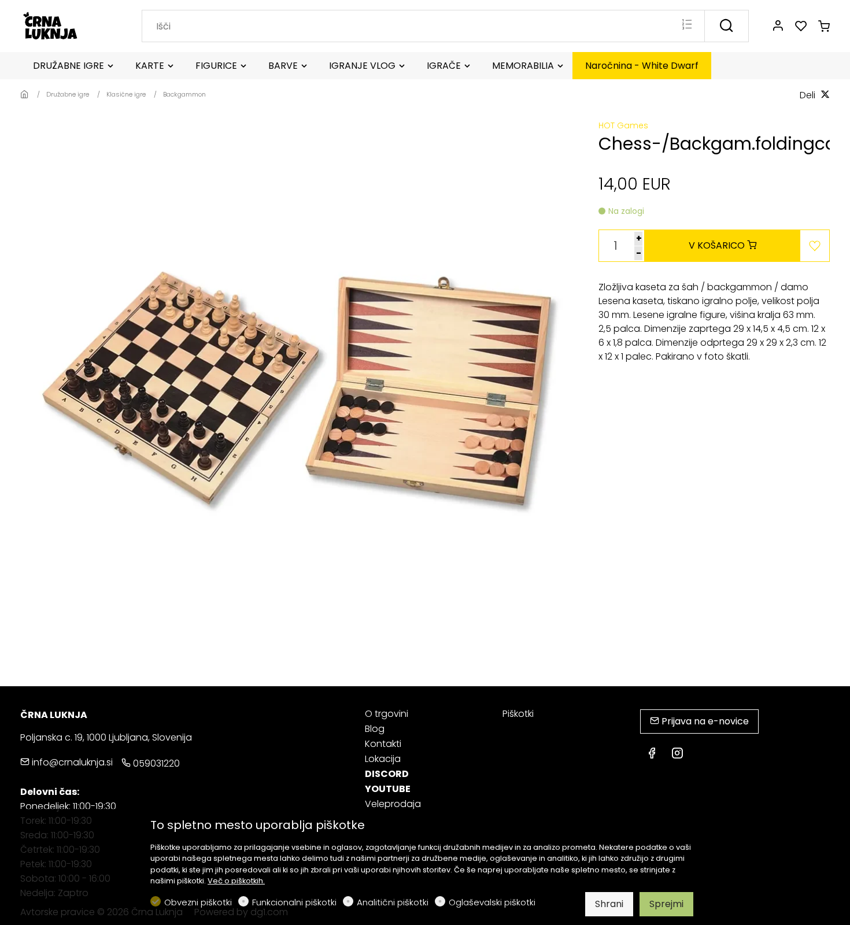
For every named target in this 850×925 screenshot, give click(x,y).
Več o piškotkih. (236, 881)
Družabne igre (67, 94)
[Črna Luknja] (69, 25)
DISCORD (387, 773)
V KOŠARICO (718, 245)
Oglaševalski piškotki (492, 902)
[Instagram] (677, 754)
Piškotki (518, 714)
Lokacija (383, 758)
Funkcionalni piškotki (294, 902)
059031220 (155, 763)
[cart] (824, 26)
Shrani (609, 904)
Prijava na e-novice (704, 721)
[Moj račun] (777, 26)
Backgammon (184, 94)
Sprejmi (666, 904)
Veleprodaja (393, 804)
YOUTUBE (388, 789)
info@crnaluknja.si (71, 762)
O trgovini (386, 713)
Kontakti (383, 743)
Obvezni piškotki (198, 902)
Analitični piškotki (392, 902)
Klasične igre (126, 94)
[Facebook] (651, 754)
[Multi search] (687, 25)
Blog (375, 728)
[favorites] (800, 26)
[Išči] (726, 26)
